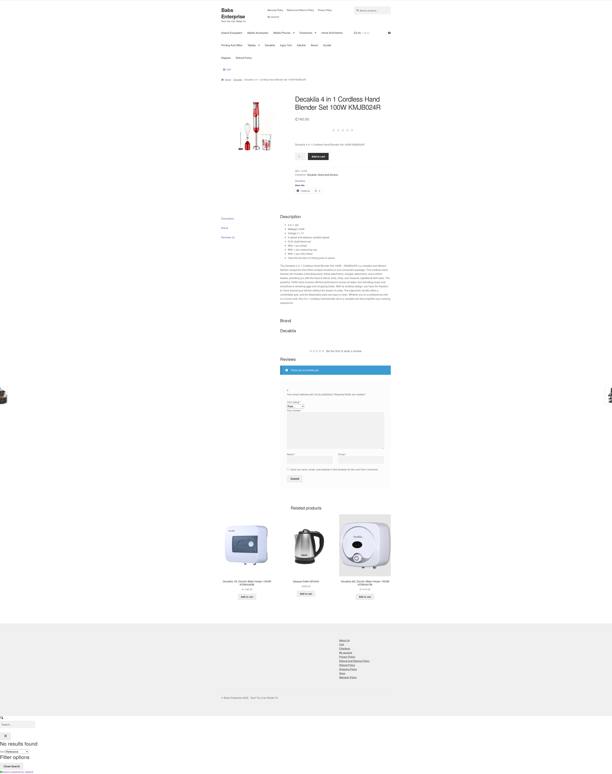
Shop (342, 673)
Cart (341, 644)
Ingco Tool (286, 45)
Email (342, 454)
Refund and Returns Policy (300, 10)
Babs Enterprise (233, 13)
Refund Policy (244, 58)
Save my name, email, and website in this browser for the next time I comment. (334, 469)
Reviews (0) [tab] (228, 237)
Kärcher (301, 45)
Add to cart (318, 156)
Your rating (294, 402)
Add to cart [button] (247, 596)
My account (273, 16)
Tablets (252, 45)
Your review (294, 410)
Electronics (306, 33)
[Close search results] (5, 736)
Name (291, 454)
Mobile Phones (281, 33)
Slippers (226, 58)
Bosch (314, 45)
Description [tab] (227, 218)
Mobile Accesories (257, 33)
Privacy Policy (325, 10)
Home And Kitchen (332, 33)
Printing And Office (231, 45)
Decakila (270, 45)
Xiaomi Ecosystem (231, 33)
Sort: (2, 751)
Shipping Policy (348, 669)
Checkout (344, 648)
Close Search (12, 766)
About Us (344, 640)
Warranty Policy (275, 10)
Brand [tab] (224, 228)
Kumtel (327, 45)
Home (228, 79)
